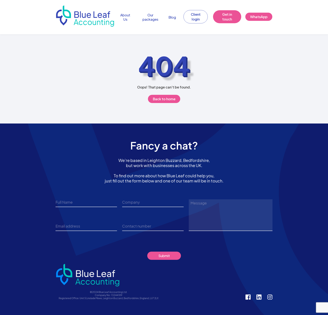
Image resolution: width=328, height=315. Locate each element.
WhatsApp (259, 17)
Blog (172, 17)
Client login (196, 16)
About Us (125, 17)
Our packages (150, 17)
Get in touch (227, 16)
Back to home (164, 99)
